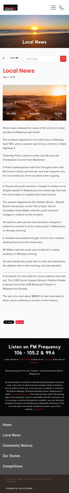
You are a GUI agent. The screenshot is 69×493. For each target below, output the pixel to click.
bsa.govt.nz (38, 409)
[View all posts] (3, 58)
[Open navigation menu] (53, 8)
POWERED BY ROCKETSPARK (19, 488)
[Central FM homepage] (27, 8)
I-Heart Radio (25, 359)
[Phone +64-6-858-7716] (61, 8)
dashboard (28, 479)
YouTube (34, 362)
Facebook (48, 359)
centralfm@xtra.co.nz (20, 394)
